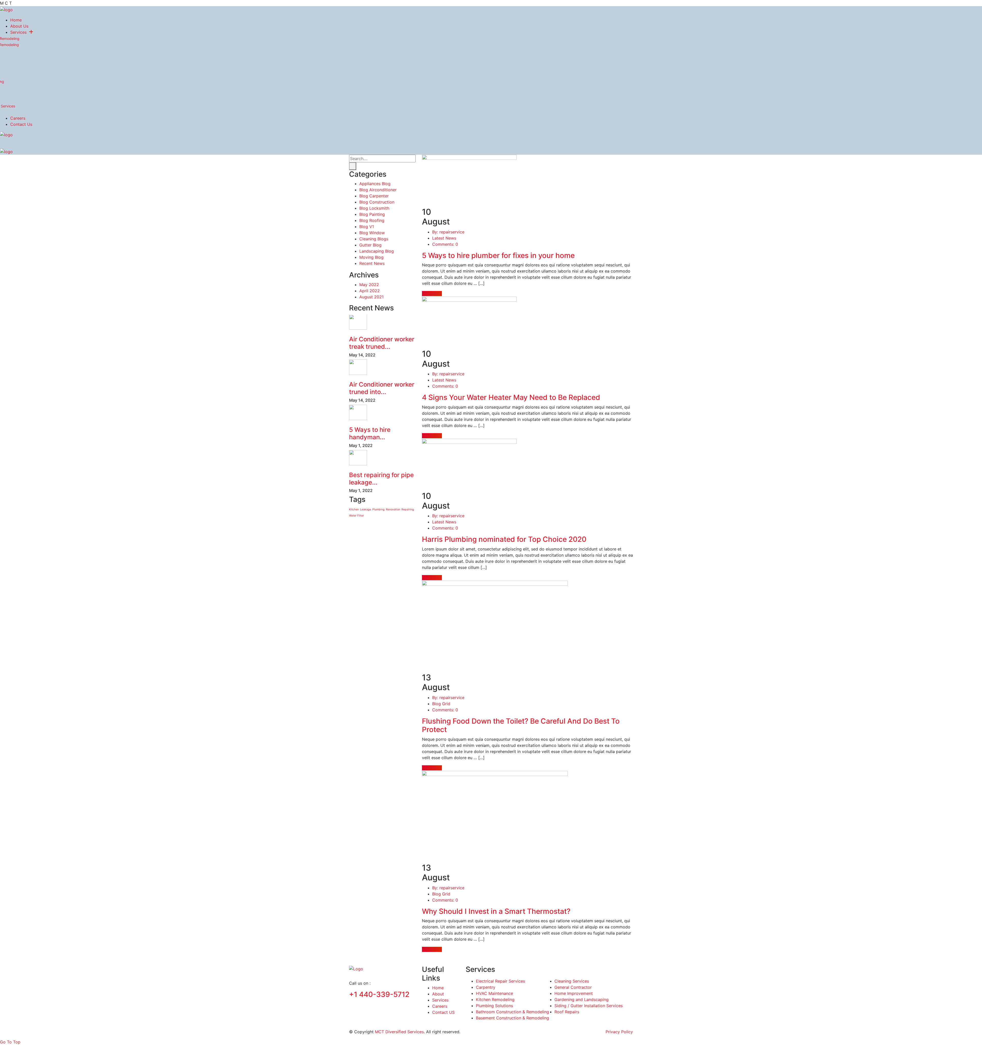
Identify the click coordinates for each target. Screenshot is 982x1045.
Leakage (365, 509)
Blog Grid (441, 703)
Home (16, 20)
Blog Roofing (371, 220)
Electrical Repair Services (500, 981)
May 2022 (369, 284)
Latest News (444, 238)
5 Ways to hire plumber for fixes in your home (498, 255)
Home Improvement (573, 993)
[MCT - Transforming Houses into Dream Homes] (6, 9)
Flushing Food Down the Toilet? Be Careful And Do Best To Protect (521, 725)
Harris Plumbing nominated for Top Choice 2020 (504, 539)
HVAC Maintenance (494, 993)
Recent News (372, 263)
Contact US (443, 1012)
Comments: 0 (445, 244)
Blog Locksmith (374, 208)
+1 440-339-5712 (379, 994)
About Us (19, 26)
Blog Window (372, 232)
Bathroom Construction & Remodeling (512, 1011)
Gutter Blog (370, 245)
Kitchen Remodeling (495, 999)
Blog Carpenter (374, 196)
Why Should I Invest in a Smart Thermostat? (496, 911)
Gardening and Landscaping (581, 999)
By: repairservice (448, 231)
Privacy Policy (619, 1031)
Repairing (407, 509)
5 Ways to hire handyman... (369, 433)
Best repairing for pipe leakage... (381, 478)
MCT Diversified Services (399, 1031)
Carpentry (485, 987)
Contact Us (21, 124)
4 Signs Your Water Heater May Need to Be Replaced (511, 397)
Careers (17, 118)
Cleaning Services (571, 981)
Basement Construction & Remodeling (512, 1017)
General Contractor (573, 987)
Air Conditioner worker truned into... (381, 388)
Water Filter (356, 515)
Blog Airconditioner (378, 190)
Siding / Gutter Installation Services (588, 1005)
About (438, 993)
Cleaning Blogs (373, 239)
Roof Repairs (566, 1011)
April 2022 (369, 290)
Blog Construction (376, 202)
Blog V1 (366, 226)
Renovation (393, 509)
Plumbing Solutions (494, 1005)
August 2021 (371, 296)
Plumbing (378, 509)
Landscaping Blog (376, 251)
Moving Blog (371, 257)
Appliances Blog (374, 183)
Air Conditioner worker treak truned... (381, 343)
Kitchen (354, 509)
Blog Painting (372, 214)
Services (18, 32)
